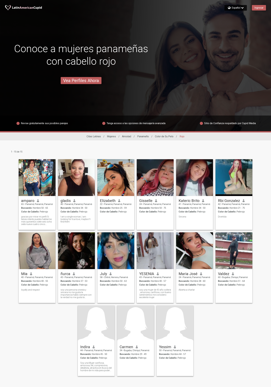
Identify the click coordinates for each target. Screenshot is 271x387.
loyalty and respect (30, 290)
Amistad (126, 136)
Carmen (126, 347)
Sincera (182, 216)
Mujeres (111, 136)
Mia (24, 274)
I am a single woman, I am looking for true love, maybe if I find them (75, 219)
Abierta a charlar (187, 290)
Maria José (188, 274)
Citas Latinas (94, 136)
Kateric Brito (189, 201)
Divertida (222, 216)
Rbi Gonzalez (229, 201)
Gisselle (145, 201)
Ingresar (258, 7)
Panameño (143, 136)
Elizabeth (108, 201)
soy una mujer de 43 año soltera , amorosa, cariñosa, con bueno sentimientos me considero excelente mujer (155, 294)
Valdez (223, 274)
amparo (27, 201)
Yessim (165, 347)
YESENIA (146, 274)
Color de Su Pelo (164, 136)
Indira (85, 347)
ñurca (65, 274)
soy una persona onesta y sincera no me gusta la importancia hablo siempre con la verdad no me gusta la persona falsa (76, 294)
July (103, 274)
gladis (66, 201)
